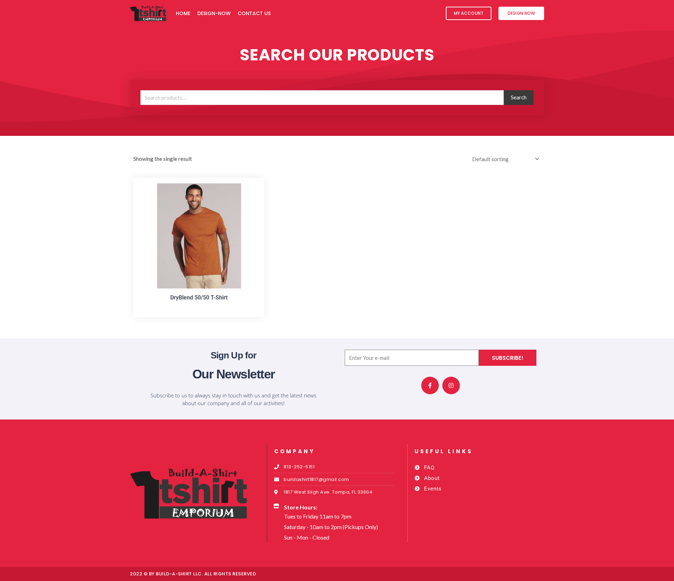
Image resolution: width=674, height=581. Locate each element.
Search (519, 97)
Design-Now (214, 13)
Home (183, 13)
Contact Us (254, 13)
